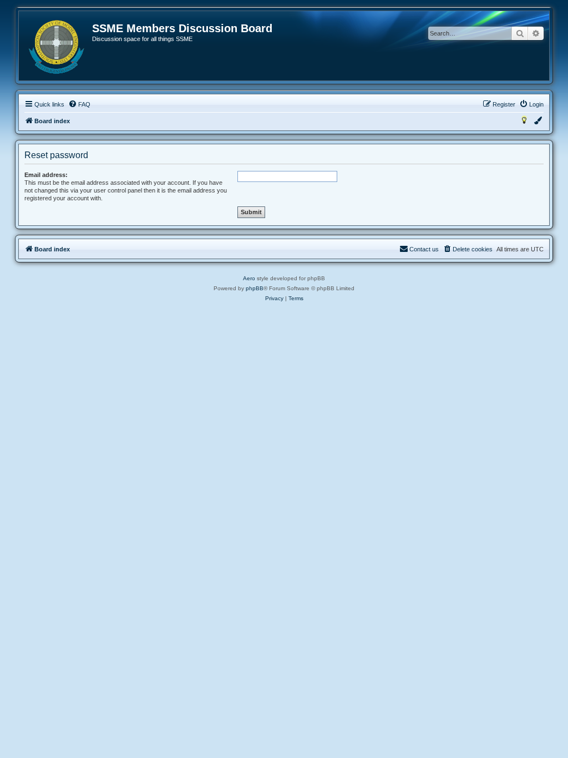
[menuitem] (79, 104)
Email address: (46, 174)
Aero (249, 278)
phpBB (254, 288)
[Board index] (56, 47)
